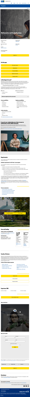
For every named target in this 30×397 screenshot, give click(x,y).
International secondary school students (8, 191)
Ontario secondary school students (7, 189)
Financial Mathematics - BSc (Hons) (22, 265)
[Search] (10, 1)
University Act (2, 360)
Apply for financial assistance (25, 245)
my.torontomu (24, 3)
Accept (2, 395)
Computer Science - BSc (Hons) (6, 268)
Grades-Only (17, 41)
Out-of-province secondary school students (8, 190)
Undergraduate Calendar (6, 377)
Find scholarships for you (18, 244)
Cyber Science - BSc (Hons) (21, 264)
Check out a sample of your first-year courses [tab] (9, 96)
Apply (14, 3)
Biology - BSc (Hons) (5, 264)
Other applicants (4, 194)
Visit (17, 3)
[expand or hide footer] (28, 389)
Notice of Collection (13, 360)
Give (20, 3)
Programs (3, 5)
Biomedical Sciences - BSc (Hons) (7, 265)
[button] (11, 3)
